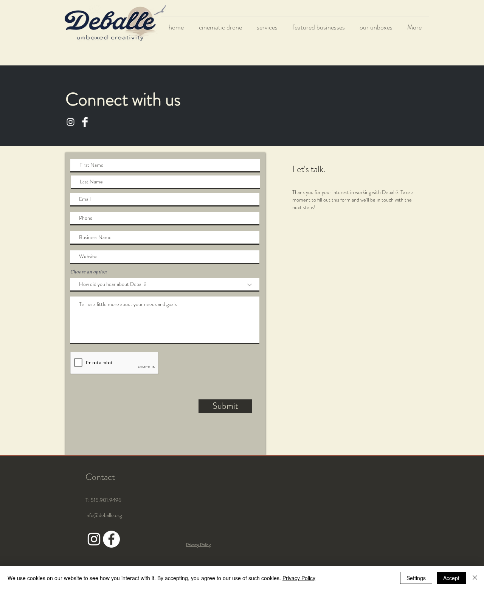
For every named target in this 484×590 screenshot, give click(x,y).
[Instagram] (70, 122)
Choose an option (88, 271)
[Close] (474, 578)
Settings (416, 578)
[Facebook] (111, 539)
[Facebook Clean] (85, 122)
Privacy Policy (298, 578)
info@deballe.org (103, 515)
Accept (451, 578)
